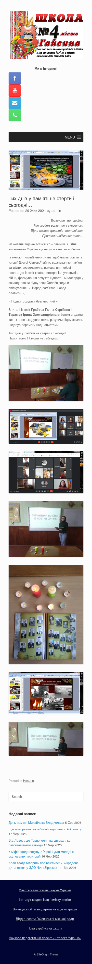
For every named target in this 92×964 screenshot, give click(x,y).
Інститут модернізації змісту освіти (45, 899)
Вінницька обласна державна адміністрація (45, 909)
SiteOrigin (43, 954)
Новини (28, 780)
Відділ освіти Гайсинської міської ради (45, 918)
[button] (70, 137)
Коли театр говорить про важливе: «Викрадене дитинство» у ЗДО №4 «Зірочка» (44, 865)
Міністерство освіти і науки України (45, 890)
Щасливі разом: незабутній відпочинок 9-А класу (45, 829)
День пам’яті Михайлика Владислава (36, 822)
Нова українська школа (44, 928)
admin (56, 210)
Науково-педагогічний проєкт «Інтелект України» (45, 937)
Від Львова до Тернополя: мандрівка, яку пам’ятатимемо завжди (39, 843)
